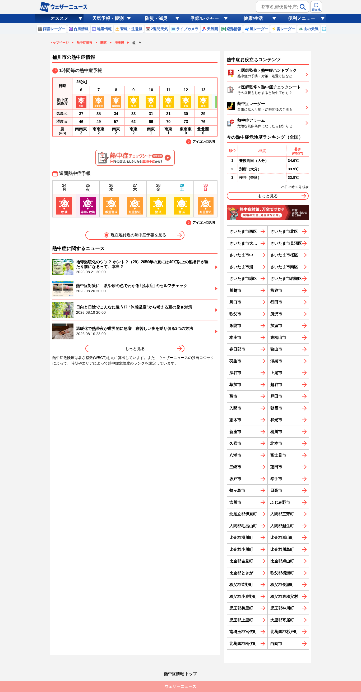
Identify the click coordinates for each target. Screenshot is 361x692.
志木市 (235, 419)
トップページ (59, 42)
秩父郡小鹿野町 (243, 596)
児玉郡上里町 (241, 620)
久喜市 (235, 443)
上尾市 (276, 372)
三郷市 (235, 467)
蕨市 (233, 396)
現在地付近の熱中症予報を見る (138, 235)
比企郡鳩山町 (282, 561)
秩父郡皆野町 (241, 584)
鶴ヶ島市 (237, 490)
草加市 (235, 384)
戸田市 (276, 396)
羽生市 (235, 361)
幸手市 (276, 478)
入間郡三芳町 (282, 514)
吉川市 (235, 502)
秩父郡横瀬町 (282, 573)
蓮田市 (276, 467)
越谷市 (276, 384)
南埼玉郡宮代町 (243, 631)
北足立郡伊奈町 (243, 514)
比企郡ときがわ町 (245, 573)
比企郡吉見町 (241, 561)
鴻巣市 (276, 361)
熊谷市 (276, 290)
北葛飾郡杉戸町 (284, 631)
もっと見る (135, 348)
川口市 (235, 302)
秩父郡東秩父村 (284, 596)
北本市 (276, 443)
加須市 (276, 325)
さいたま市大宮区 (245, 243)
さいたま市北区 (284, 231)
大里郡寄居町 (282, 620)
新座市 (235, 431)
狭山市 (276, 349)
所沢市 (276, 314)
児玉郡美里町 (241, 608)
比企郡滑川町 (241, 537)
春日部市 (237, 349)
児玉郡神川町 (282, 608)
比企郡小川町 (241, 549)
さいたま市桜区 (284, 255)
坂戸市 (235, 478)
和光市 (276, 419)
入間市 (235, 408)
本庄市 (235, 337)
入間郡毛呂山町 (243, 525)
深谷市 (235, 372)
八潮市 (235, 455)
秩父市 (235, 314)
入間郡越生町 (282, 525)
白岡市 (276, 643)
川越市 (235, 290)
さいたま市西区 (243, 231)
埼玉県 (119, 42)
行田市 (276, 302)
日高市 (276, 490)
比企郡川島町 (282, 549)
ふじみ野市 (280, 502)
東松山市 (278, 337)
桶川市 (276, 431)
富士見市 (278, 455)
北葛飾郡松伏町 (243, 643)
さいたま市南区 (284, 267)
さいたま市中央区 (245, 255)
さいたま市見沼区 (286, 243)
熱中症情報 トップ (180, 673)
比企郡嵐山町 (282, 537)
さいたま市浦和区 (245, 267)
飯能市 (235, 325)
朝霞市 (276, 408)
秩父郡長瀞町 (282, 584)
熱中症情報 (84, 42)
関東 (103, 42)
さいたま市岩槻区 (286, 278)
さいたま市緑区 (243, 278)
